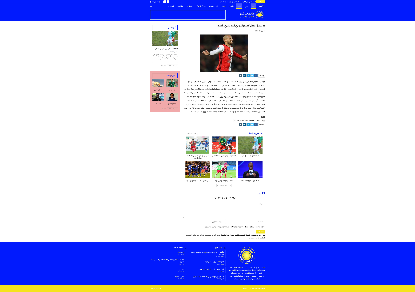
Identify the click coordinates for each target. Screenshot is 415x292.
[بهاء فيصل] (172, 83)
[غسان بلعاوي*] (158, 83)
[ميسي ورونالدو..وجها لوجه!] (250, 169)
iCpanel (152, 288)
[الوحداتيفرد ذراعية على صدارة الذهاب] (224, 145)
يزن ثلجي (181, 269)
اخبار (253, 6)
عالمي (231, 6)
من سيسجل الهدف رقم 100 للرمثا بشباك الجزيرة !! (208, 276)
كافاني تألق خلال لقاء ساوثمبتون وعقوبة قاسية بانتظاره (236, 1)
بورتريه (189, 6)
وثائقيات (180, 6)
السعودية (257, 117)
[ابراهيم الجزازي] (172, 97)
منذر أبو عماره (179, 276)
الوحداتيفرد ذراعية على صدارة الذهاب (212, 269)
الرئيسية (261, 6)
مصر (252, 117)
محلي (246, 6)
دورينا (223, 6)
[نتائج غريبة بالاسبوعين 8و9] (224, 169)
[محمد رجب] (158, 97)
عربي (239, 6)
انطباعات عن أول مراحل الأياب (166, 48)
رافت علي (181, 252)
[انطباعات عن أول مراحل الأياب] (250, 145)
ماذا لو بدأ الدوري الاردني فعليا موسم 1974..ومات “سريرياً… (167, 260)
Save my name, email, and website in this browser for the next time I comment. (234, 226)
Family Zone (201, 6)
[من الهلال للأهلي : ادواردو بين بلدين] (197, 169)
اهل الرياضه (213, 6)
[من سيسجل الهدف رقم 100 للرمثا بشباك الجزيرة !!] (197, 145)
